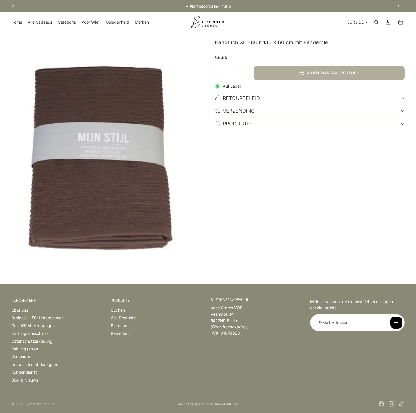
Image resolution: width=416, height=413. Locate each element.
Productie (237, 124)
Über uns (19, 310)
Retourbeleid (241, 98)
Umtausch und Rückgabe (34, 364)
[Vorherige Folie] (13, 6)
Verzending (239, 111)
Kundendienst (24, 372)
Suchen (118, 310)
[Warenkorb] (400, 22)
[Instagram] (391, 404)
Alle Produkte (123, 317)
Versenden (21, 356)
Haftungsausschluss (29, 333)
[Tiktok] (401, 404)
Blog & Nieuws (24, 380)
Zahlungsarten (24, 348)
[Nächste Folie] (398, 6)
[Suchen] (376, 22)
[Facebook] (381, 404)
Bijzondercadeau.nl (39, 404)
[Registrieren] (396, 323)
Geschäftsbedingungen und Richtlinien (208, 404)
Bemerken (120, 333)
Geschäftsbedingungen (33, 325)
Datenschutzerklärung (31, 341)
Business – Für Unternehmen (37, 317)
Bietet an (119, 325)
